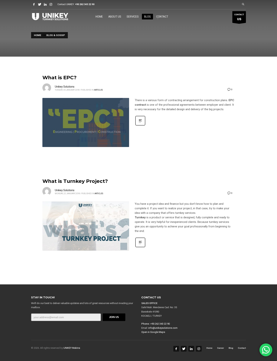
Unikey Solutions (64, 86)
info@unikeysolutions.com (163, 327)
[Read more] (140, 125)
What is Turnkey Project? (75, 181)
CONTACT (239, 17)
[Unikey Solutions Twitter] (184, 349)
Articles (98, 90)
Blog (231, 348)
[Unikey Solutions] (45, 4)
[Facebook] (34, 4)
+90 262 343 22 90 (84, 4)
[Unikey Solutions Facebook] (176, 349)
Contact (242, 348)
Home (209, 348)
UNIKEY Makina (72, 347)
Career (220, 348)
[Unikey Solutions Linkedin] (191, 349)
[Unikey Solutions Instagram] (199, 349)
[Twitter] (39, 4)
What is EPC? (59, 78)
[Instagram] (51, 4)
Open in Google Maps (153, 332)
